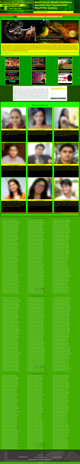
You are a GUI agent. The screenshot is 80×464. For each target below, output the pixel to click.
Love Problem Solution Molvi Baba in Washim (35, 236)
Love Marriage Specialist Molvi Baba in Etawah (35, 363)
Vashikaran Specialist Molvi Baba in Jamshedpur (35, 427)
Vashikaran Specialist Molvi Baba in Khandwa (35, 411)
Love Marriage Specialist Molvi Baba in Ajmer (60, 339)
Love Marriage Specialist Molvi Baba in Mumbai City (11, 370)
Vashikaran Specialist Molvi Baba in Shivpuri (35, 407)
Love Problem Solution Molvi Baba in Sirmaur (10, 268)
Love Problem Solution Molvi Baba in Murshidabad (61, 236)
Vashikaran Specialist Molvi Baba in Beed (9, 443)
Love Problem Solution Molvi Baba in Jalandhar (60, 247)
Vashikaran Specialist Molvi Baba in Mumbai (34, 375)
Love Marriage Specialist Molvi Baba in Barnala (60, 318)
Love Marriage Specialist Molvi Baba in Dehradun (61, 301)
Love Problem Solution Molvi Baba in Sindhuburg (35, 232)
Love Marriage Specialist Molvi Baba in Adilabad (35, 352)
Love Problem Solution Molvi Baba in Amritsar (60, 239)
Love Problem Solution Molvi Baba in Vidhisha (35, 243)
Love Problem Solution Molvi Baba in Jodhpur (60, 284)
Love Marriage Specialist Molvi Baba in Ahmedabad (11, 322)
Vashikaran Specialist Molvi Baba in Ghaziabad (60, 383)
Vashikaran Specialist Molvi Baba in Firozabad (35, 443)
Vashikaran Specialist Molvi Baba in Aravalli (9, 404)
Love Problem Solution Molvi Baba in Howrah (60, 233)
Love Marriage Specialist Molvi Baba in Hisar (10, 340)
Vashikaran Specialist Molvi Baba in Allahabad (35, 437)
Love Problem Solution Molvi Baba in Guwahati (10, 224)
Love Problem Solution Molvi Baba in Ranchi (9, 272)
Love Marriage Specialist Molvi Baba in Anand (10, 325)
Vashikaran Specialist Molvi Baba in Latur (34, 396)
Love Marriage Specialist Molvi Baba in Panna (35, 339)
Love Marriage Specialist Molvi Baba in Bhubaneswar (36, 343)
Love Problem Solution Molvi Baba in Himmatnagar (11, 255)
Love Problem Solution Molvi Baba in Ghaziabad (60, 228)
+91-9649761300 (6, 53)
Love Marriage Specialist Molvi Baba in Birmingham (61, 354)
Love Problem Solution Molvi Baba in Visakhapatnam (11, 222)
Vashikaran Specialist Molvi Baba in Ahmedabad (10, 400)
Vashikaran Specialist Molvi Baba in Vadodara (10, 414)
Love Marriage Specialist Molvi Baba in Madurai (35, 351)
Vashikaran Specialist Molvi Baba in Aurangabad (10, 382)
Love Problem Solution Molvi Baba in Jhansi (34, 288)
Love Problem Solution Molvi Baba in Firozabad (35, 287)
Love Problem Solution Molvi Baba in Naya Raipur (10, 239)
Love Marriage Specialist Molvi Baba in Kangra (10, 344)
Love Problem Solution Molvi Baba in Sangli (34, 229)
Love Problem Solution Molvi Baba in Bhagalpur (10, 228)
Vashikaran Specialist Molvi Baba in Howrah (60, 389)
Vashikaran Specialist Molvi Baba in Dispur (34, 422)
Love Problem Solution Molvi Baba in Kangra (10, 266)
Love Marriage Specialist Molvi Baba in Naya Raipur (11, 317)
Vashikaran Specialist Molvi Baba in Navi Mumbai (35, 394)
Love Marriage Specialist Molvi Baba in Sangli (35, 307)
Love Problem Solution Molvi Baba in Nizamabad (35, 279)
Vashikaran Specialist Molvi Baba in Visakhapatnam (11, 378)
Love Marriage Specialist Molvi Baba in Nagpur (35, 299)
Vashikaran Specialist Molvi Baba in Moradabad (60, 375)
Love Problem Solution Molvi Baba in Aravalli (10, 248)
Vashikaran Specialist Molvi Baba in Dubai (59, 433)
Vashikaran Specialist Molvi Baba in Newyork (60, 423)
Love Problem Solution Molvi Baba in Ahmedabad (10, 244)
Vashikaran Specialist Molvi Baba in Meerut (34, 447)
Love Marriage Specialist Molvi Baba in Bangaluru (10, 354)
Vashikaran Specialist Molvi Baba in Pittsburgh (60, 429)
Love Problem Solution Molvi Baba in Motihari (10, 229)
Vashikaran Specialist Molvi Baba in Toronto (60, 441)
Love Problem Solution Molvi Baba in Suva (59, 283)
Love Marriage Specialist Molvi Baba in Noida (60, 334)
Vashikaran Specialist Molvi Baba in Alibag (34, 382)
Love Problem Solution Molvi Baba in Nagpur (35, 221)
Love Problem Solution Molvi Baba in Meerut (35, 291)
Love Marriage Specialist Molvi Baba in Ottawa (60, 366)
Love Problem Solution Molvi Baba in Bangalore (10, 277)
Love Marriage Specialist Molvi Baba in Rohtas (10, 312)
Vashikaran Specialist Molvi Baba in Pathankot (60, 405)
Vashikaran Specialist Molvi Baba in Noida (59, 412)
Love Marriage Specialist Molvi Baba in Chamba (10, 343)
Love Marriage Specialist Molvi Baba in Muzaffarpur (11, 308)
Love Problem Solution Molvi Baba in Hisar (9, 262)
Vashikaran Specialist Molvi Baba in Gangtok (35, 423)
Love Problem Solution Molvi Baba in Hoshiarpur (60, 246)
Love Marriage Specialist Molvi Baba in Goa (9, 319)
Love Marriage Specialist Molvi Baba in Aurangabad (11, 304)
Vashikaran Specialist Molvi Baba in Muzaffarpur (10, 386)
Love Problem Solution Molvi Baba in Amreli (9, 246)
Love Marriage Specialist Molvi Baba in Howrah (60, 311)
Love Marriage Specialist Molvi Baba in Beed (9, 365)
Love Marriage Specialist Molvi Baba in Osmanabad (36, 301)
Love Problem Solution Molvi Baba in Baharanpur (61, 237)
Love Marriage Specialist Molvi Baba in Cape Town (61, 370)
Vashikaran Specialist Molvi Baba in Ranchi (9, 427)
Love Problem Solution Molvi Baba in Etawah (35, 286)
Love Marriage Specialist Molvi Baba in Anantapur (10, 299)
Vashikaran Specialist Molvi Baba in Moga (59, 404)
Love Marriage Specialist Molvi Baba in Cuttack (35, 341)
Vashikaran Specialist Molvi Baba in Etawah (34, 441)
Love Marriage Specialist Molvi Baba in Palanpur (10, 328)
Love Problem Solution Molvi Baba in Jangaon (35, 277)
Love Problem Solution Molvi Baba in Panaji (9, 240)
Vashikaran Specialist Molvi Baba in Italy (59, 422)
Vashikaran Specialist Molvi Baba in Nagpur (34, 376)
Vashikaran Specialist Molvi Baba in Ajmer (59, 416)
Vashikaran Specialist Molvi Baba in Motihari (9, 385)
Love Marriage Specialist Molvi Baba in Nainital (60, 303)
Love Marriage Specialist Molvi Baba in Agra (35, 358)
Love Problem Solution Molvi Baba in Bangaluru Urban (11, 275)
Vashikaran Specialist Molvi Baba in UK (59, 418)
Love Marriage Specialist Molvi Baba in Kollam (10, 361)
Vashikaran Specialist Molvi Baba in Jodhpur (60, 440)
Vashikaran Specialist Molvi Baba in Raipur (9, 392)
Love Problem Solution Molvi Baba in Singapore (60, 269)
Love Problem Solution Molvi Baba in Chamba (10, 265)
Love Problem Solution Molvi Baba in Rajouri (10, 270)
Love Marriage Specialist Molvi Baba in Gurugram (61, 332)
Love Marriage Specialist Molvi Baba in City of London (62, 352)
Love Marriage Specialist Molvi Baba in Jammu (10, 347)
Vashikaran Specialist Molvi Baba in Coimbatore (35, 426)
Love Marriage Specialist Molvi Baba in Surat (9, 334)
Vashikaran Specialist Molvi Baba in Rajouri (9, 426)
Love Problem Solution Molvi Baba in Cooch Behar (61, 230)
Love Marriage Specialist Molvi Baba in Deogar (10, 351)
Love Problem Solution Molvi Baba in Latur (34, 240)
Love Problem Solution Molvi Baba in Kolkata (60, 235)
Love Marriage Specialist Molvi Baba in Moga (60, 326)
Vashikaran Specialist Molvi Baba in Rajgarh (34, 400)
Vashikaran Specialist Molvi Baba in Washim (34, 392)
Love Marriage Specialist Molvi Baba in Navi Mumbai (36, 317)
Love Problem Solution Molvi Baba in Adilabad (35, 275)
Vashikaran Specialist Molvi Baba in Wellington (60, 436)
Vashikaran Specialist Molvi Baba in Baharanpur (60, 393)
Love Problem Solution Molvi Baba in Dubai (60, 277)
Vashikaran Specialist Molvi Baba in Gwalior (34, 405)
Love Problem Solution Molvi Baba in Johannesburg (61, 290)
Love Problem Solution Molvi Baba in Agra (34, 280)
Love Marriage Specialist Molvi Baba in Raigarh (10, 315)
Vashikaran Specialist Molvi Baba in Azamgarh (35, 440)
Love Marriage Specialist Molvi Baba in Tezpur (10, 303)
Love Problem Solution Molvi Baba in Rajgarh (35, 244)
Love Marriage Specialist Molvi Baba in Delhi (10, 297)
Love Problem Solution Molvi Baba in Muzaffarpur (10, 230)
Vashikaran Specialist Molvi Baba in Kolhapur (10, 447)
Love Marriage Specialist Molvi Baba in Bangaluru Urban (11, 352)
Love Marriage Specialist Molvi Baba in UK (60, 340)
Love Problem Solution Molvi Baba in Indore (34, 254)
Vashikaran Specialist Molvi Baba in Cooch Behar (60, 386)
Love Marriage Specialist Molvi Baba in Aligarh (35, 361)
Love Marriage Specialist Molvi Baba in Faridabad (10, 337)
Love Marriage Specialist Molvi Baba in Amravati (10, 362)
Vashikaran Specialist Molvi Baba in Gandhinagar (10, 408)
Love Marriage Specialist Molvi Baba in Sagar (35, 337)
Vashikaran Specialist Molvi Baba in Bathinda (60, 397)
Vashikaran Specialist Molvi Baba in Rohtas (9, 390)
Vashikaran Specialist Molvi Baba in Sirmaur (9, 423)
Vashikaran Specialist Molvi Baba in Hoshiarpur (60, 401)
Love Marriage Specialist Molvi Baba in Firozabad (35, 365)
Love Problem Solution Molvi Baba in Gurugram (60, 254)
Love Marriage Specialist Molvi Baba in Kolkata (60, 312)
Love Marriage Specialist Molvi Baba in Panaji (10, 318)
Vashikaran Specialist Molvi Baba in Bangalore (10, 433)
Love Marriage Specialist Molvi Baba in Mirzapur (35, 370)
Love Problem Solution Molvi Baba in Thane (34, 233)
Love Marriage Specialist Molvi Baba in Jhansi (35, 366)
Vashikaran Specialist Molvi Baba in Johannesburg (61, 445)
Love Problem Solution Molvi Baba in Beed (9, 287)
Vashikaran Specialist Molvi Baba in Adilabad (35, 430)
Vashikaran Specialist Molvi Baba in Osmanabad (35, 379)
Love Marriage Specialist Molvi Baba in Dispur (35, 344)
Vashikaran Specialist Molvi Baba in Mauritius (60, 434)
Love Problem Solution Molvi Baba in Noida (60, 257)
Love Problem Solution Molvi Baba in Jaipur (60, 259)
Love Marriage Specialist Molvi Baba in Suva (60, 361)
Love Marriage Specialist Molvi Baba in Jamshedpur (36, 350)
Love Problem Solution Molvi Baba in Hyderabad (35, 276)
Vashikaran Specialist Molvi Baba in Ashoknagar (35, 408)
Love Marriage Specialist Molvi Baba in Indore (35, 332)
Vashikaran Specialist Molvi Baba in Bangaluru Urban (11, 430)
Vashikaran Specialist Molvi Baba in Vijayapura (10, 434)
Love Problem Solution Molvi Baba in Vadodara (10, 258)
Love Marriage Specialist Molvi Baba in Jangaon (35, 355)
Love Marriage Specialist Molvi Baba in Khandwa (35, 333)
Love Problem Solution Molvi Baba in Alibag (35, 226)
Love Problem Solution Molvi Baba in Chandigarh (61, 251)
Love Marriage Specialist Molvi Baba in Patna (10, 310)
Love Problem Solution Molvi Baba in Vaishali (10, 233)
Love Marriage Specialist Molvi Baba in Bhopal (35, 319)
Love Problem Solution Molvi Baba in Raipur (9, 236)
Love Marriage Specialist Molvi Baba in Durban (60, 369)
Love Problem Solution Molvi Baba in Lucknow (35, 290)
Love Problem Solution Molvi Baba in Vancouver (60, 287)
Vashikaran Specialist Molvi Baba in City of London (61, 430)
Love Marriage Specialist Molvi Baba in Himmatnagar (11, 333)
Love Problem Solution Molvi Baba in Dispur (35, 266)
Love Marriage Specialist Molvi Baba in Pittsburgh (61, 351)
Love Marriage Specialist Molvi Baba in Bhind (35, 326)
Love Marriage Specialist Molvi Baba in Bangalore (10, 355)
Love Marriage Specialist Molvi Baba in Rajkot (10, 332)
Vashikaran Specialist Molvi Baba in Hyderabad (35, 432)
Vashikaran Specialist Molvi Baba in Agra (34, 436)
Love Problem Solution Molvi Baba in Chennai (35, 269)
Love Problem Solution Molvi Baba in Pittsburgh (60, 273)
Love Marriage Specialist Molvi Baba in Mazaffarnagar (61, 299)
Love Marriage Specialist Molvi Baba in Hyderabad (36, 354)
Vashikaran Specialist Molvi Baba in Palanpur (9, 405)
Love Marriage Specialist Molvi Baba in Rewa (35, 336)
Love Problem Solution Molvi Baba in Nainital (60, 225)
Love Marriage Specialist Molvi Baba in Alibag (35, 304)
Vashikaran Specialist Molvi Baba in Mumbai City (10, 448)
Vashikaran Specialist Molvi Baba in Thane (34, 389)
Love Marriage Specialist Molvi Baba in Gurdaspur (61, 322)
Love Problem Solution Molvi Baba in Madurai (35, 273)
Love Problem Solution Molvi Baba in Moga (60, 248)
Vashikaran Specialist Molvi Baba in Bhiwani (9, 416)
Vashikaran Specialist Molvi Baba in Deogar (9, 429)
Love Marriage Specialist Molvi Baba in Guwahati (10, 301)
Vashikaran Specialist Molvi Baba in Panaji (9, 396)
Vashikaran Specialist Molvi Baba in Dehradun (60, 379)
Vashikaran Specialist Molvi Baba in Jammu (9, 425)
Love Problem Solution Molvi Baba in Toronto (60, 286)
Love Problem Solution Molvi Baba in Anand (9, 247)
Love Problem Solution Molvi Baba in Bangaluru (10, 276)
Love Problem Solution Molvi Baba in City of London (61, 275)
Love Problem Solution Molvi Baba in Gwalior (35, 250)
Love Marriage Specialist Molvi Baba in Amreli (10, 323)
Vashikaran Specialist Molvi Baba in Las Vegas (60, 427)
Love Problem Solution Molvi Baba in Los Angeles (61, 270)
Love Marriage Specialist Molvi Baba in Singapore (61, 347)
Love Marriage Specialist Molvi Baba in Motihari (10, 307)
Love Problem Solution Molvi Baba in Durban (60, 291)
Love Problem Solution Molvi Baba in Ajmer (60, 261)
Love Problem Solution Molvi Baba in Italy (59, 266)
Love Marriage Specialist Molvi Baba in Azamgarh (35, 362)
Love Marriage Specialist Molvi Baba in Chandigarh (61, 329)
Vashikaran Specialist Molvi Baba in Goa (9, 397)
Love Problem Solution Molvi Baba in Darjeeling (60, 232)
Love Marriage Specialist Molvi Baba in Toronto (60, 363)
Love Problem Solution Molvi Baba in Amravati (10, 284)
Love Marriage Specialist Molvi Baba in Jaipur (60, 337)
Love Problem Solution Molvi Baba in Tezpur (9, 225)
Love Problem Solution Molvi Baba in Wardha (35, 235)
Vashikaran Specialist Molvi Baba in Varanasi (60, 378)
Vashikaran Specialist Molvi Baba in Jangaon (34, 433)
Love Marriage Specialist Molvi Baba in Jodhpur (60, 362)
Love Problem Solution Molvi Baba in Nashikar (35, 222)
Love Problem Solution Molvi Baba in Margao (10, 243)
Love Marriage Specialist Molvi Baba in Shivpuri (35, 329)
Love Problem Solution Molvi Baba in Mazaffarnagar (61, 221)
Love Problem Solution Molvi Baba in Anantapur (10, 221)
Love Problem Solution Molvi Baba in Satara (34, 230)
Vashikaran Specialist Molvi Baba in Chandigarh (60, 407)
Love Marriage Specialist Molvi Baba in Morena (35, 323)
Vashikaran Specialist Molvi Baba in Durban (60, 447)
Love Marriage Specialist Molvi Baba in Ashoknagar (36, 330)
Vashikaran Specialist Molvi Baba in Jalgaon (9, 445)
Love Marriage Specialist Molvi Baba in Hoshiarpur (61, 323)
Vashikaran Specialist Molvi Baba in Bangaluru (10, 432)
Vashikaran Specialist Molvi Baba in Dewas (34, 418)
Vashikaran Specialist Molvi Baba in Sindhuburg (35, 387)
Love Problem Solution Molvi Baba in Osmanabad (35, 224)
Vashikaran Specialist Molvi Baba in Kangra (9, 422)
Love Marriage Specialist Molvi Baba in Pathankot (61, 328)
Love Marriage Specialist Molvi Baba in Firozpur (60, 321)
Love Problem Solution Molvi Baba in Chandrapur (10, 288)
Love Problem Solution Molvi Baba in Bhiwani (10, 261)
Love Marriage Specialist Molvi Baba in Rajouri (10, 348)
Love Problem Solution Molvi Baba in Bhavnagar (10, 251)
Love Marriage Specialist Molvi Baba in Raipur (10, 314)
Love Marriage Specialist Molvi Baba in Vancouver (61, 365)
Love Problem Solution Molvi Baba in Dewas (35, 262)
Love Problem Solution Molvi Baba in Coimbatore (35, 270)
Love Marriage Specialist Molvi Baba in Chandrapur (11, 366)
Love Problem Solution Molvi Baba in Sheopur (35, 247)
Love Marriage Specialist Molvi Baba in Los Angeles (61, 348)
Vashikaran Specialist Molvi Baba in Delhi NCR (60, 408)
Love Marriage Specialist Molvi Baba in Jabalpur (35, 334)
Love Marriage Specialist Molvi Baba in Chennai (35, 347)
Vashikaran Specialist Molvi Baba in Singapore (60, 425)
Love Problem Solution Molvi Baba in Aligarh (35, 283)
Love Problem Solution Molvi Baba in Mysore (10, 280)
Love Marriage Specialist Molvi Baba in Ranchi (10, 350)
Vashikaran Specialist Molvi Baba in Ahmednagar (10, 437)
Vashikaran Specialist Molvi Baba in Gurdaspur (60, 400)
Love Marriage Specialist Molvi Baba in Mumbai (35, 297)
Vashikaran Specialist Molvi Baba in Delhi (9, 375)
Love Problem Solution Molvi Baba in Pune (34, 225)
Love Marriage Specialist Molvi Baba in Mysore (10, 358)
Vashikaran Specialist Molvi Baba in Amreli (9, 401)
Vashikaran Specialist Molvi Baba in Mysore (9, 436)
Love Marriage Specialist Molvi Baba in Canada (60, 343)
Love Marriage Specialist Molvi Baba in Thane (35, 311)
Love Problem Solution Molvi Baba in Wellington (60, 280)
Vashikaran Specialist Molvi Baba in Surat (9, 412)
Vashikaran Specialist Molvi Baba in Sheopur (34, 403)
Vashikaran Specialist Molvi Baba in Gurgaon (60, 411)
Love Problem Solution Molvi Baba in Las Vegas (60, 272)
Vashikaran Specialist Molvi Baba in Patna (9, 387)
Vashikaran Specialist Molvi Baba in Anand (9, 403)
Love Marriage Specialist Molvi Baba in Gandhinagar (11, 330)
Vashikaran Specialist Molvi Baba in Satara (34, 386)
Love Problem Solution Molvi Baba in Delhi (9, 219)
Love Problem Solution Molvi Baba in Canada (60, 265)
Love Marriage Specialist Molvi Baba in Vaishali (10, 311)
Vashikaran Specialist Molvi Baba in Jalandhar (60, 403)
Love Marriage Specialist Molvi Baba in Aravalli (10, 326)
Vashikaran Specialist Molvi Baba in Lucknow (35, 445)
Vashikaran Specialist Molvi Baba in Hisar (9, 418)
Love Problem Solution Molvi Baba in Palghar (35, 237)
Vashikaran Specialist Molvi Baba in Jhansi (34, 444)
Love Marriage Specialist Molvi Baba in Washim (35, 314)
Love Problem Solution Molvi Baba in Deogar (10, 273)
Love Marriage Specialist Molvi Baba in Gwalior (35, 328)
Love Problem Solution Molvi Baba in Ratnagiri (35, 228)
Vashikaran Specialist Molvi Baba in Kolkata (60, 390)
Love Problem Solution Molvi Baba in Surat (9, 257)
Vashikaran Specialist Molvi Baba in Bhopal (34, 397)
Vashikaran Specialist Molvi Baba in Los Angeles (60, 426)
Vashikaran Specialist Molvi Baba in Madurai (34, 429)
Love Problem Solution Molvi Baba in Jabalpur (35, 257)
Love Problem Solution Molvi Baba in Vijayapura (10, 279)
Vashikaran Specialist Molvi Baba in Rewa (34, 414)
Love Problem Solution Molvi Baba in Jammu (9, 269)
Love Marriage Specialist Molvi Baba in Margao (10, 321)
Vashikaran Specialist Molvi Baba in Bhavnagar (10, 407)
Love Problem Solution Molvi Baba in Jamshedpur (35, 272)
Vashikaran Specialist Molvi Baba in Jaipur (59, 415)
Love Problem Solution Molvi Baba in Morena (35, 246)
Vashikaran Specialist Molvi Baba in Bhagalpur (10, 383)
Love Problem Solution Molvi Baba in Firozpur (60, 243)
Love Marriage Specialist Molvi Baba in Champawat (61, 307)
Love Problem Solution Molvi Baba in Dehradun (60, 224)
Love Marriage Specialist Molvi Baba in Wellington (61, 358)
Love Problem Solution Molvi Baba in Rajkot (9, 254)
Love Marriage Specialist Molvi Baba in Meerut (35, 369)
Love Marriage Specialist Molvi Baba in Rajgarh (35, 322)
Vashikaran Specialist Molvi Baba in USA (59, 419)
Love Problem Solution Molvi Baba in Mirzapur (60, 258)
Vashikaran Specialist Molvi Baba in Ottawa (59, 444)
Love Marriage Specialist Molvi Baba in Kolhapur (10, 369)
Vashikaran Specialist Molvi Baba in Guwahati (10, 379)
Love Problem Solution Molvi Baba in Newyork (60, 268)
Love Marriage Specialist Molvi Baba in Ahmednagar (11, 359)
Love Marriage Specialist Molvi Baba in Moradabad (61, 297)
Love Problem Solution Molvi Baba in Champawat (61, 229)
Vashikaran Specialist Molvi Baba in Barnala (60, 396)
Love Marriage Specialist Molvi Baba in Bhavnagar (10, 329)
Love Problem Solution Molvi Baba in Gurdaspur (60, 244)
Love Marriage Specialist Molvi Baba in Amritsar (60, 317)
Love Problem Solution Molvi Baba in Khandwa (35, 255)
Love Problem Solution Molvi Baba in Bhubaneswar (36, 265)
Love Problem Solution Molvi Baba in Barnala (60, 240)
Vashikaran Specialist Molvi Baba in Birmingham (60, 432)
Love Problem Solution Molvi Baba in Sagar (34, 259)
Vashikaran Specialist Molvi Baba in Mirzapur (35, 448)
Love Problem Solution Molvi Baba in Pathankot (60, 250)
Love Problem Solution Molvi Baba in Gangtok (35, 268)
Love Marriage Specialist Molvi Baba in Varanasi (60, 300)
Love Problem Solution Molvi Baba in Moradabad (60, 219)
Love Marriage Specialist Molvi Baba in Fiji (59, 359)
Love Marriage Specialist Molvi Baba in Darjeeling (61, 310)
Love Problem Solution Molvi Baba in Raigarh (10, 237)
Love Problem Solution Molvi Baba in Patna (9, 232)
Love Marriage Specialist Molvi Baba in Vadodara (10, 336)
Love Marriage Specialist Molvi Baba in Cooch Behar (61, 308)
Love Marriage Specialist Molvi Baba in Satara (35, 308)
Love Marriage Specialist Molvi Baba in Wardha (35, 312)
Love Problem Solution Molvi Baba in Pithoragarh (61, 226)
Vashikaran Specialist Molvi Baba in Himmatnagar (10, 411)
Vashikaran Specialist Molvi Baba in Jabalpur (34, 412)
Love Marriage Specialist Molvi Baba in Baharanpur (61, 315)
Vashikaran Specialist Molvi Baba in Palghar (34, 393)
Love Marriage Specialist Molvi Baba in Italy (60, 344)
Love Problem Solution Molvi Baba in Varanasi (60, 222)
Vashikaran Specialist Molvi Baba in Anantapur (10, 376)
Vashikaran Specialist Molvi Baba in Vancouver (60, 443)
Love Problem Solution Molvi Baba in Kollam (10, 283)
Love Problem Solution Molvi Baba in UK (59, 262)
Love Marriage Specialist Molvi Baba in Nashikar (35, 300)
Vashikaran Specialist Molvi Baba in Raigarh (9, 393)
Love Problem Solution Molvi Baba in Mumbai (35, 219)
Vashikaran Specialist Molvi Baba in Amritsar (60, 394)
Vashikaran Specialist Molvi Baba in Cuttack (34, 419)
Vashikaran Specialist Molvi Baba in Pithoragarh (60, 382)
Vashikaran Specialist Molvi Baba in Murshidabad (60, 392)
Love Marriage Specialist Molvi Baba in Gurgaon (60, 333)
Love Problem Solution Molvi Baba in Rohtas (9, 235)
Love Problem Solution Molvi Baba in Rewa (34, 258)
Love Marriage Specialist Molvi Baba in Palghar (35, 315)
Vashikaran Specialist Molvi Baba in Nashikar (35, 378)
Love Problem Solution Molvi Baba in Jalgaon (10, 290)
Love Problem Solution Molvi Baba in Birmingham (61, 276)
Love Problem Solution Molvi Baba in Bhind (34, 248)
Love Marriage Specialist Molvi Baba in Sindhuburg (36, 310)
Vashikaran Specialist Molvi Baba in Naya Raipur (10, 394)
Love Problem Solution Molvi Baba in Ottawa (60, 288)
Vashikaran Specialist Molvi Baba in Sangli (34, 385)
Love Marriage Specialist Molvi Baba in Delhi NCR (61, 330)
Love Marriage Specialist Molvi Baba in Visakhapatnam (11, 300)
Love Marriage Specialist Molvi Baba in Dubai (60, 355)
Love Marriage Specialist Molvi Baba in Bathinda (60, 319)
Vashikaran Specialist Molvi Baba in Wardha (34, 390)
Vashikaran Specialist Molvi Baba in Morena (34, 401)
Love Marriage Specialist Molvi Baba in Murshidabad (61, 314)
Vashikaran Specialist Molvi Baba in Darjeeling (60, 387)
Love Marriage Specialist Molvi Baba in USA (60, 341)
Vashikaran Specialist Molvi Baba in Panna (34, 416)
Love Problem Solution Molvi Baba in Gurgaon (60, 255)
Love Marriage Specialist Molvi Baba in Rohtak (10, 341)
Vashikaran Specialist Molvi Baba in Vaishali (9, 389)
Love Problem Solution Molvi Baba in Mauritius (60, 279)
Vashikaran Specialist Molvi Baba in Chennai (34, 425)
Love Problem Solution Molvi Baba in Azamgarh (35, 284)
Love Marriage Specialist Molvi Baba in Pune (35, 303)
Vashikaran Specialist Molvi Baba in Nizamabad (35, 434)
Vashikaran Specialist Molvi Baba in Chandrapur (10, 444)
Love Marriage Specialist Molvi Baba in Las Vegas (61, 350)
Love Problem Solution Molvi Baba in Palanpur (10, 250)
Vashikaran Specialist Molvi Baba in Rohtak (9, 419)
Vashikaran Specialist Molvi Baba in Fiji (59, 437)
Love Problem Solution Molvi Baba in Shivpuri (35, 251)
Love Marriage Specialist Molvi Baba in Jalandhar (60, 325)
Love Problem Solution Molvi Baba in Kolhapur (10, 291)
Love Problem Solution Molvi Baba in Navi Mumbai (36, 239)
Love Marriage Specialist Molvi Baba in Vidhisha (35, 321)
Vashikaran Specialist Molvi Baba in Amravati (10, 440)
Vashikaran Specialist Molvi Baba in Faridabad (10, 415)
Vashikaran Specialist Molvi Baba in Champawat (60, 385)
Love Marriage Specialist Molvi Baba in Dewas (35, 340)
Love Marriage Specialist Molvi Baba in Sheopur (35, 325)
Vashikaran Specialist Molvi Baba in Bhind (34, 404)
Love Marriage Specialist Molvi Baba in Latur (35, 318)
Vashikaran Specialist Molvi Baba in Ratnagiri (35, 383)
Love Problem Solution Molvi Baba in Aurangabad (10, 226)
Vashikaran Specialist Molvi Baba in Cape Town (60, 448)
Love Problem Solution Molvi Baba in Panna (34, 261)
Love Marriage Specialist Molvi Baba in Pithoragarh (61, 304)
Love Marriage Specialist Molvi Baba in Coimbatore (36, 348)
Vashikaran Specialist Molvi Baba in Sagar (34, 415)
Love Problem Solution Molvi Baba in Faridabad (10, 259)
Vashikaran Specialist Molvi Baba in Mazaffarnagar (61, 376)
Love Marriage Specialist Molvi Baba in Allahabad (35, 359)
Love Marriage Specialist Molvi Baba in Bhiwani (10, 339)
